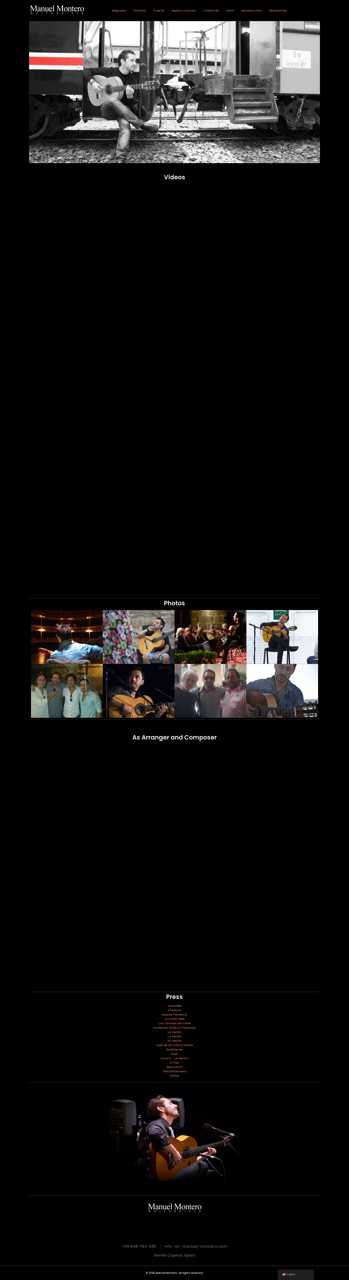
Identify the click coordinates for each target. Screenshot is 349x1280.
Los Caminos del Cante (175, 1023)
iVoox (174, 1054)
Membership (278, 10)
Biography (119, 10)
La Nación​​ (175, 1036)
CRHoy (174, 1075)
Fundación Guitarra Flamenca (174, 1027)
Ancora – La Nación (174, 1058)
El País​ (174, 1062)
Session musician (184, 10)
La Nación (175, 1032)
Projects (158, 10)
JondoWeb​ (174, 1005)
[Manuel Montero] (69, 10)
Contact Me (211, 10)
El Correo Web (174, 1019)
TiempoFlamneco (174, 1071)
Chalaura (174, 1010)
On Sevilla (174, 1040)
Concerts (139, 10)
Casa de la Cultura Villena (174, 1045)
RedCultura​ (175, 1067)
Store (230, 10)
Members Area (251, 10)
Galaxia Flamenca (174, 1014)
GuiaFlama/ (174, 1049)
